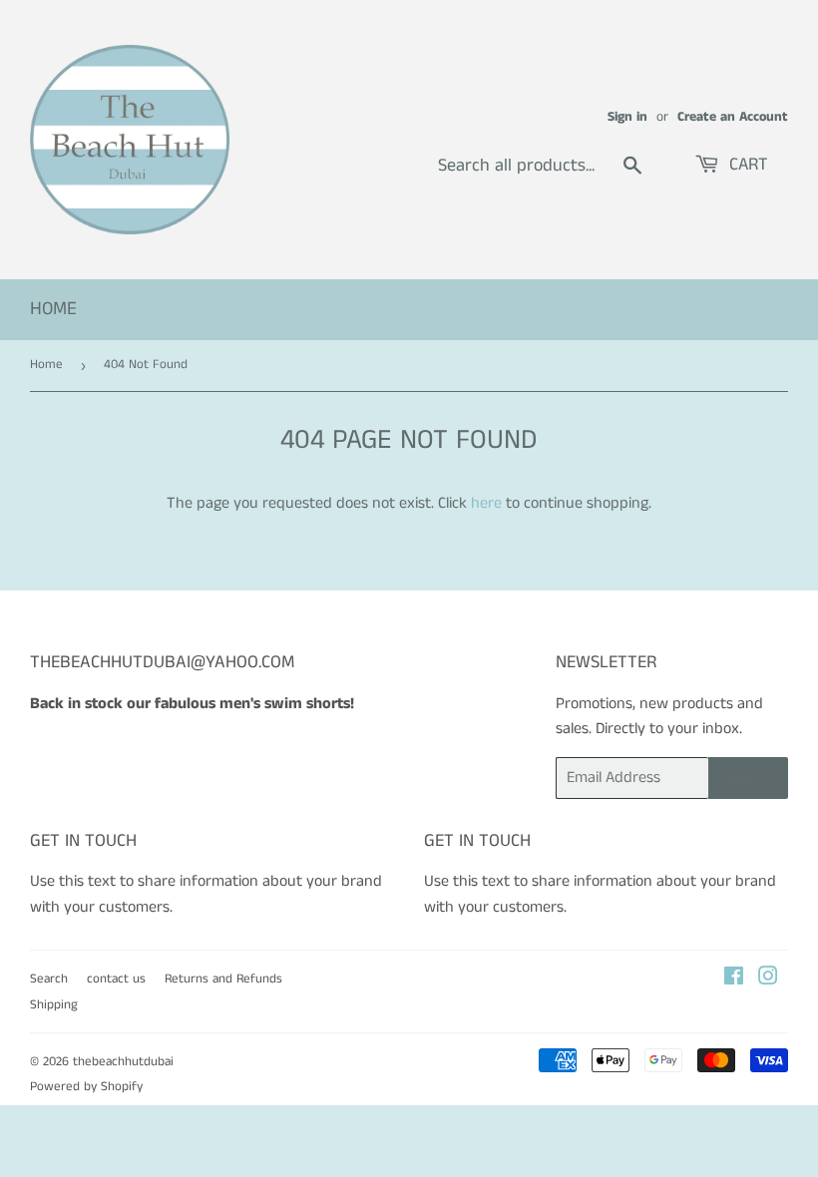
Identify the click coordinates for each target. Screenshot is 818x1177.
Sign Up (748, 777)
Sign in (627, 117)
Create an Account (732, 117)
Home (53, 308)
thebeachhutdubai (123, 1061)
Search (49, 979)
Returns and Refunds (223, 979)
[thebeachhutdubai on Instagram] (768, 979)
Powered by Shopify (86, 1086)
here (486, 503)
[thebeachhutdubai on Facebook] (733, 979)
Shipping (54, 1004)
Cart (746, 165)
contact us (116, 979)
